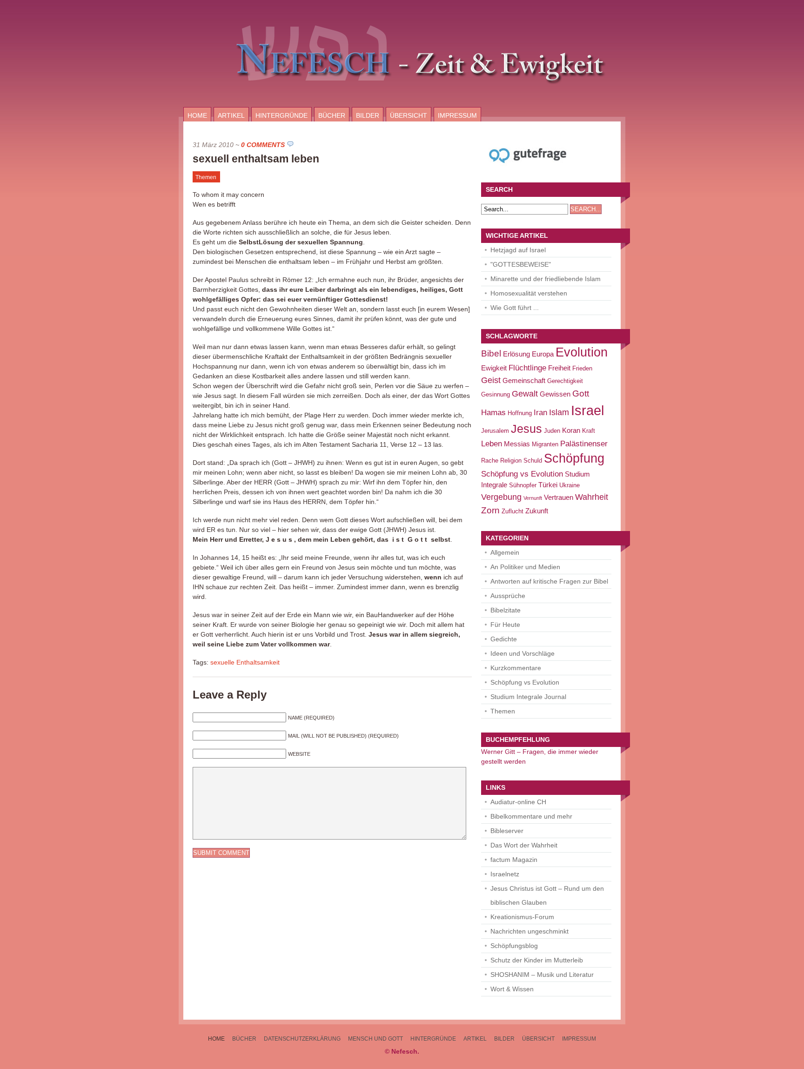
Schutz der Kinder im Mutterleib (536, 960)
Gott (580, 393)
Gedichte (503, 639)
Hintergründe (281, 115)
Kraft (588, 430)
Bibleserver (506, 830)
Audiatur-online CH (518, 802)
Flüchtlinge (527, 367)
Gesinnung (495, 394)
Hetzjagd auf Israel (518, 250)
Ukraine (569, 485)
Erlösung (516, 354)
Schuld (532, 460)
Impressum (457, 115)
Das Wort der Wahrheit (523, 845)
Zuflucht (512, 511)
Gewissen (555, 394)
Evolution (582, 352)
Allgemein (504, 552)
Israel (587, 410)
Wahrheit (591, 497)
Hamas (493, 412)
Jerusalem (495, 430)
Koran (571, 430)
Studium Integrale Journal (528, 696)
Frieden (582, 368)
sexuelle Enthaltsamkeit (245, 662)
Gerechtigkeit (565, 380)
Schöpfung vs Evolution (522, 474)
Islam (559, 412)
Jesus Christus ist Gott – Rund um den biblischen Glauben (547, 895)
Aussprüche (507, 595)
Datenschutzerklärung (302, 1038)
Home (197, 115)
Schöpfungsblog (514, 945)
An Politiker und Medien (525, 567)
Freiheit (559, 368)
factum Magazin (513, 859)
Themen (205, 177)
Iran (540, 412)
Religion (511, 460)
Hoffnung (520, 413)
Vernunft (532, 498)
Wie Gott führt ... (514, 307)
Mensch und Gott (375, 1038)
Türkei (547, 485)
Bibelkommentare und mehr (531, 816)
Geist (491, 380)
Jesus (526, 429)
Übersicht (408, 115)
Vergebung (501, 497)
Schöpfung (574, 458)
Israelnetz (504, 874)
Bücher (331, 115)
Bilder (367, 115)
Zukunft (536, 511)
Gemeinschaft (523, 380)
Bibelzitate (505, 610)
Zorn (490, 510)
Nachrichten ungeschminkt (529, 931)
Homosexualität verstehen (528, 293)
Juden (552, 430)
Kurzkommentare (515, 668)
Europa (543, 354)
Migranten (545, 444)
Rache (489, 460)
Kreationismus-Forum (522, 917)
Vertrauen (558, 497)
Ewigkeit (494, 368)
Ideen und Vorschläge (522, 653)
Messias (517, 444)
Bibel (491, 353)
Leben (491, 443)
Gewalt (525, 393)
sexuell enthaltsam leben (256, 159)
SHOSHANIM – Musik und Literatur (542, 974)
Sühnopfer (522, 485)
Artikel (231, 115)
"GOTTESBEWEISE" (520, 264)
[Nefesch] (402, 104)
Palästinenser (584, 443)
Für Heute (505, 624)
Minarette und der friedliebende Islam (545, 278)
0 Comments (263, 144)
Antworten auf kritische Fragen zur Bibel (549, 581)
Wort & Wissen (512, 989)
